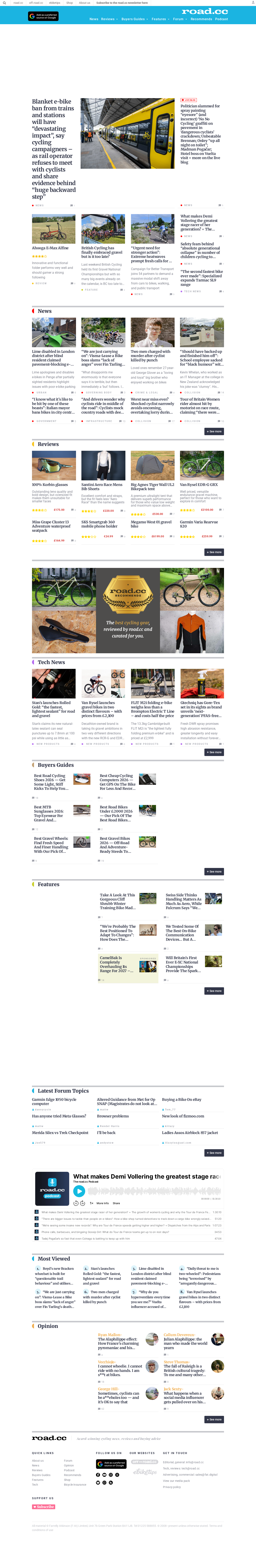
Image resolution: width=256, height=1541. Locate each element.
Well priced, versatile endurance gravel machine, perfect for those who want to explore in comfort (200, 496)
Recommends (72, 1475)
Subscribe (45, 1507)
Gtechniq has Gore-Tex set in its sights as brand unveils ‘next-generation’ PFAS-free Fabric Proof (201, 711)
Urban (41, 392)
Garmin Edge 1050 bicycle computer (54, 1101)
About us (38, 1460)
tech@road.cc (191, 1468)
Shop (67, 1479)
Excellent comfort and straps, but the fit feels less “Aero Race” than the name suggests (102, 499)
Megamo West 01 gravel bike (151, 524)
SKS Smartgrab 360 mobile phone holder (99, 524)
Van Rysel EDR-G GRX (199, 484)
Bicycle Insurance (75, 1484)
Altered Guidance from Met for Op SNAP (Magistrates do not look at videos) (126, 1103)
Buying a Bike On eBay (181, 1099)
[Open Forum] (186, 19)
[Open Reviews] (117, 19)
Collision (192, 392)
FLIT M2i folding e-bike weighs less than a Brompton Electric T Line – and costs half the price (152, 709)
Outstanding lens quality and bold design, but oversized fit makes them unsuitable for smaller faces (52, 496)
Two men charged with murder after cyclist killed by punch (150, 355)
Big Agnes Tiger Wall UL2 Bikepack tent (152, 486)
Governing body (98, 392)
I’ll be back (106, 1132)
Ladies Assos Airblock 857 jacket (190, 1132)
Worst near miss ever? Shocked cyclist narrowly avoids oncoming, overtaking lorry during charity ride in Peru (152, 408)
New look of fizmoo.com (183, 1116)
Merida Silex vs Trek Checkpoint (60, 1132)
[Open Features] (168, 19)
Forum (68, 1460)
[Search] (4, 3)
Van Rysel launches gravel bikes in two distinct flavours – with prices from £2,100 (102, 709)
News (35, 1465)
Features (37, 1479)
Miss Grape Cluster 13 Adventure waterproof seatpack (51, 526)
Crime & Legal (146, 392)
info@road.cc (195, 1462)
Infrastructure (98, 421)
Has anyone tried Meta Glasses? (59, 1116)
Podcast (69, 1470)
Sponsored (148, 958)
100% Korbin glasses (50, 484)
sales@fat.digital (206, 1474)
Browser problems (113, 1116)
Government (46, 421)
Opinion (69, 1465)
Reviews (37, 1470)
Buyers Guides (41, 1475)
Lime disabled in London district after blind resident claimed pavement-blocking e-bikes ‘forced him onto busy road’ (53, 362)
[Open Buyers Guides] (147, 19)
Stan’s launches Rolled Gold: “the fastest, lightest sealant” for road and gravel (53, 709)
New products (48, 744)
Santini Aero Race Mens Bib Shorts (101, 486)
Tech (35, 1484)
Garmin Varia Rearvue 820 (199, 524)
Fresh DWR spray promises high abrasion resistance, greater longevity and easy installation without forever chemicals (200, 733)
